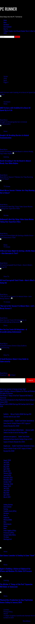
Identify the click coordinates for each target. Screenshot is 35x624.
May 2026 (6, 467)
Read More (3, 120)
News (5, 22)
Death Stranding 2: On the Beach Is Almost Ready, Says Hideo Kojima (15, 162)
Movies (6, 215)
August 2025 (7, 486)
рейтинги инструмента (10, 436)
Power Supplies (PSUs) (10, 530)
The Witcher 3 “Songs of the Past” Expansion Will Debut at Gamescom (16, 585)
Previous (3, 375)
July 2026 (6, 462)
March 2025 (7, 497)
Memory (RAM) (8, 520)
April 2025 (7, 495)
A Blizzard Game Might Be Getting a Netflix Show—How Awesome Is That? (17, 252)
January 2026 (7, 475)
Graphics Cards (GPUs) (10, 511)
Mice (5, 522)
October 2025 (7, 482)
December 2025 (8, 477)
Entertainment (7, 27)
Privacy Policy (8, 612)
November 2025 (8, 480)
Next (13, 375)
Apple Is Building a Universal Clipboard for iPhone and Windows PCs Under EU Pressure (16, 569)
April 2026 (7, 469)
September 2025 (8, 484)
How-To (6, 29)
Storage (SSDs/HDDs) (10, 535)
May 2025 (6, 493)
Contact (6, 610)
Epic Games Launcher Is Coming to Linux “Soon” (13, 389)
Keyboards (6, 517)
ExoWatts (6, 414)
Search (2, 377)
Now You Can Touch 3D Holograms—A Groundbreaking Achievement (13, 321)
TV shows (7, 186)
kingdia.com (7, 446)
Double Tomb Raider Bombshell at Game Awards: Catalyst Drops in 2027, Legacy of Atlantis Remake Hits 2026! (19, 423)
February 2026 (8, 473)
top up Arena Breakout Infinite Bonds (14, 430)
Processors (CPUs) (9, 533)
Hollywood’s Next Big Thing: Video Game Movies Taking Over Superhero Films (16, 208)
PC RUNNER (8, 9)
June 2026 (6, 464)
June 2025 (6, 490)
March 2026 (7, 471)
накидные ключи (8, 421)
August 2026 (7, 460)
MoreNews (26, 621)
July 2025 (6, 488)
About (6, 614)
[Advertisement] (17, 56)
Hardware (6, 25)
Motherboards (7, 524)
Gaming (6, 157)
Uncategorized (8, 539)
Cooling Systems (8, 505)
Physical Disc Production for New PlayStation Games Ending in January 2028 (16, 601)
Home (5, 20)
